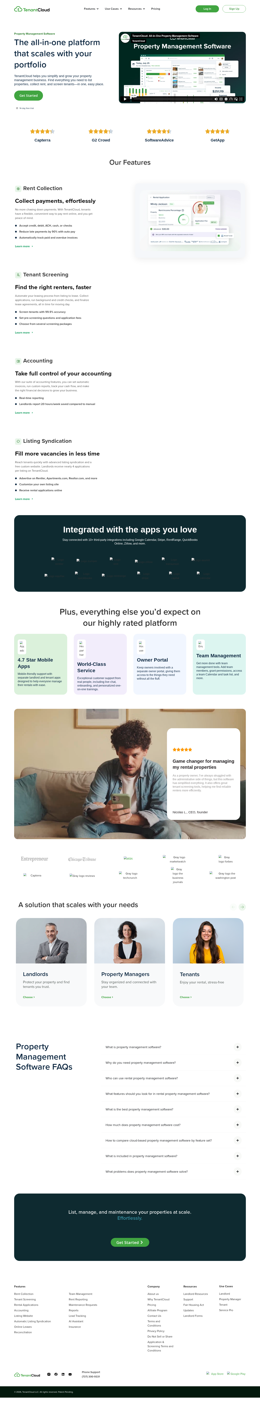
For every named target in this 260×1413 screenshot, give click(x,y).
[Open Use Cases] (121, 9)
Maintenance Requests (83, 1305)
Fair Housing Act (193, 1305)
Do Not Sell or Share (160, 1336)
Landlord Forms (193, 1316)
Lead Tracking (77, 1316)
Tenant (223, 1305)
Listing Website (23, 1316)
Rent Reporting (78, 1299)
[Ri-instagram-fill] (49, 1374)
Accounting (21, 1310)
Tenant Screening (25, 1299)
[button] (233, 907)
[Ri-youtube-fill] (70, 1374)
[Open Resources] (144, 9)
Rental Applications (26, 1305)
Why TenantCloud (158, 1299)
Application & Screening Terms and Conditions (160, 1346)
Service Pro (226, 1310)
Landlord (224, 1294)
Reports (73, 1310)
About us (153, 1294)
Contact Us (154, 1316)
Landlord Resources (195, 1294)
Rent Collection (23, 1294)
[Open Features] (97, 9)
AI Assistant (76, 1321)
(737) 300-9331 (91, 1376)
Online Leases (23, 1327)
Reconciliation (23, 1332)
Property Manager (230, 1299)
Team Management (80, 1294)
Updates (188, 1310)
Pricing (152, 1305)
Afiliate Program (157, 1310)
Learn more (22, 246)
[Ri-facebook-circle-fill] (56, 1374)
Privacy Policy (156, 1331)
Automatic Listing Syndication (32, 1321)
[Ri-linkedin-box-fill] (63, 1374)
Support (188, 1299)
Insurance (75, 1327)
